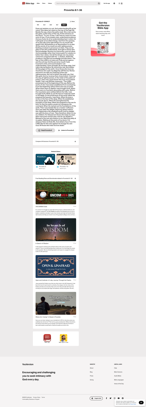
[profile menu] (120, 3)
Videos (50, 3)
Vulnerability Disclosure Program (30, 399)
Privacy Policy (36, 397)
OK (141, 402)
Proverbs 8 (44, 166)
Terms (43, 397)
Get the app (107, 3)
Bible (38, 3)
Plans (43, 3)
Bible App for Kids (63, 342)
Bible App (47, 342)
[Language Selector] (114, 3)
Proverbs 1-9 (65, 166)
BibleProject (42, 168)
